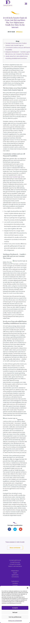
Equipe (15, 573)
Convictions (15, 577)
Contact (15, 585)
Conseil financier (15, 562)
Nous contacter (15, 548)
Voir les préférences (15, 617)
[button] (27, 588)
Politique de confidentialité (15, 620)
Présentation (15, 571)
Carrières (15, 583)
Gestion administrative (15, 566)
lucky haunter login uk (15, 177)
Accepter (15, 608)
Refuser (15, 612)
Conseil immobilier (15, 564)
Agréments (15, 575)
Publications (15, 581)
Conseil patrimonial (15, 560)
